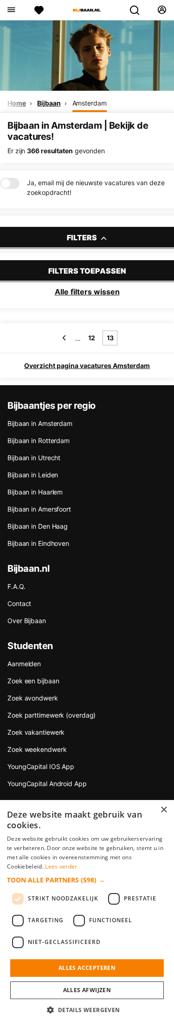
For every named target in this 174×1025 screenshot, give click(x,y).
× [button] (163, 809)
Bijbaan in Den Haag (37, 526)
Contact (19, 603)
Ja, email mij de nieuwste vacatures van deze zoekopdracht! (96, 187)
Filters (82, 237)
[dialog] (87, 912)
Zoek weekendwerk (36, 749)
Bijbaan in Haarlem (35, 492)
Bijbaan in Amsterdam (39, 423)
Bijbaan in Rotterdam (38, 440)
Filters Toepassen (87, 270)
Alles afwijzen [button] (87, 990)
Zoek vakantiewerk (35, 732)
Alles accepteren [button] (87, 968)
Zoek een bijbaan (33, 681)
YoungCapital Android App (47, 784)
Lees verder (61, 866)
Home (16, 103)
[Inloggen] (161, 10)
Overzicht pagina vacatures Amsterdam (87, 365)
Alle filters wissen (87, 291)
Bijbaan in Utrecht (33, 458)
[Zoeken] (138, 10)
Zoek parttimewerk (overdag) (51, 715)
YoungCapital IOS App (40, 766)
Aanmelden (24, 664)
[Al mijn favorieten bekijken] (39, 10)
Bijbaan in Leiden (32, 475)
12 (92, 338)
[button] (87, 880)
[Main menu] (11, 10)
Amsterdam (89, 103)
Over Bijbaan (26, 621)
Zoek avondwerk (32, 698)
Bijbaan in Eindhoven (38, 543)
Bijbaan (48, 103)
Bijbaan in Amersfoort (39, 509)
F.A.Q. (16, 586)
